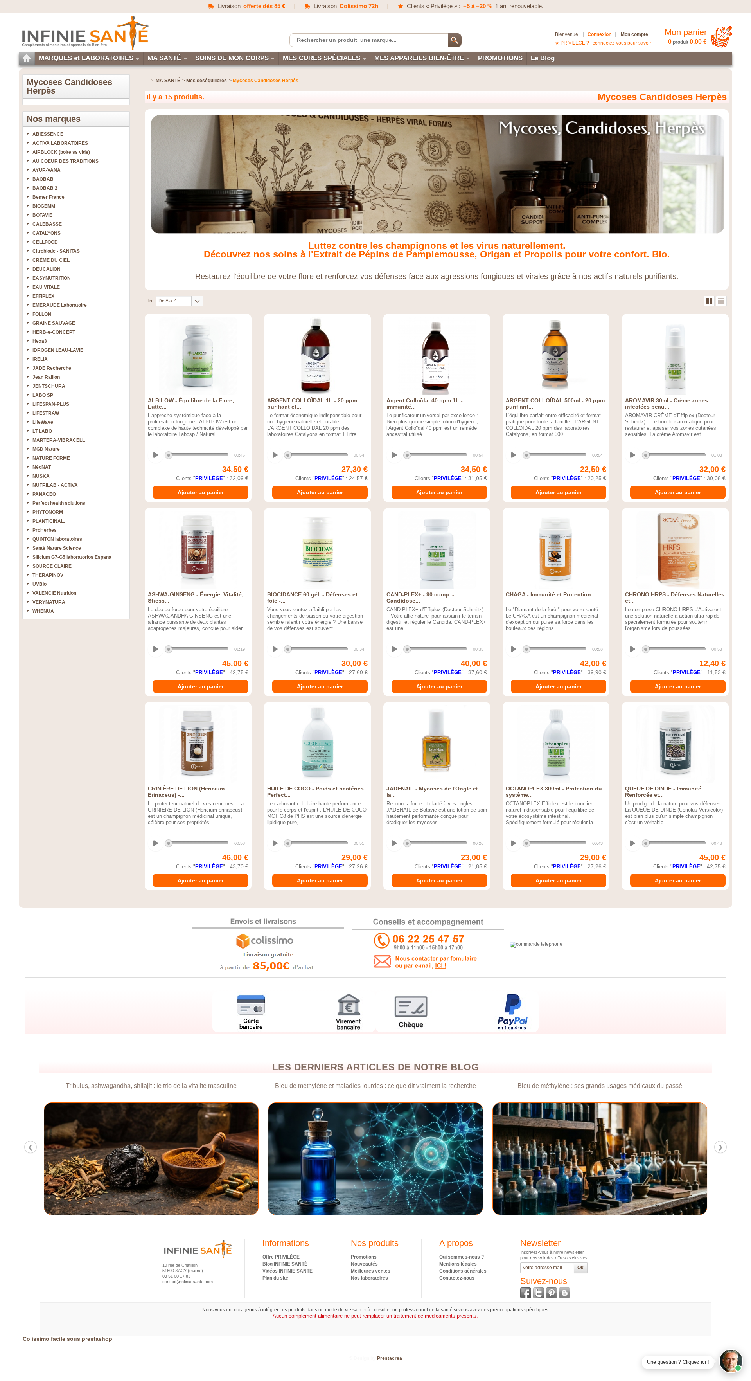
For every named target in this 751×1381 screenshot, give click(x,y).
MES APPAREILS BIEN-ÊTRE (419, 58)
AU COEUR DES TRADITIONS (65, 161)
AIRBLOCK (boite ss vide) (61, 152)
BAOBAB (43, 179)
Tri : (151, 301)
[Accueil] (26, 58)
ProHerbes (44, 530)
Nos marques (54, 119)
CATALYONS (46, 233)
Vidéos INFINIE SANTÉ (287, 1271)
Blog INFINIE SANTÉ (284, 1264)
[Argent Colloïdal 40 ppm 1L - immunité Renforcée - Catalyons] (436, 356)
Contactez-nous (456, 1278)
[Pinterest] (551, 1292)
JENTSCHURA (48, 386)
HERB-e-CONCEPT (53, 332)
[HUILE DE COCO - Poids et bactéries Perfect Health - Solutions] (317, 744)
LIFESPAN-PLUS (50, 404)
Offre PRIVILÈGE (281, 1257)
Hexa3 (39, 341)
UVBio (39, 584)
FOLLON (41, 314)
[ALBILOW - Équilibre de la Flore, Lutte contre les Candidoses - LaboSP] (198, 356)
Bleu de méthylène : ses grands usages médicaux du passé (375, 1085)
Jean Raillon (46, 377)
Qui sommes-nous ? (461, 1257)
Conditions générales (463, 1271)
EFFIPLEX (43, 296)
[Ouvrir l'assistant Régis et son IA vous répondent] (731, 1361)
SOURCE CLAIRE (52, 566)
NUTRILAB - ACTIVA (55, 485)
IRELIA (40, 359)
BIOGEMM (43, 206)
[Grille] (709, 301)
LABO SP (42, 395)
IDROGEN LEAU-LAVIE (57, 350)
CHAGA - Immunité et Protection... (551, 594)
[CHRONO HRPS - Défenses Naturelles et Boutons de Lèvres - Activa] (675, 550)
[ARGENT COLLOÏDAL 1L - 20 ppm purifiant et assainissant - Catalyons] (317, 356)
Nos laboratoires (369, 1278)
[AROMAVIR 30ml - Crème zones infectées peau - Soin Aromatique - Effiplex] (675, 356)
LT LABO (42, 431)
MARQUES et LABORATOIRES (86, 58)
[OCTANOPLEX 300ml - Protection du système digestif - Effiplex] (556, 744)
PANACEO (44, 494)
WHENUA (43, 611)
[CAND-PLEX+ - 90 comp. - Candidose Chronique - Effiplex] (436, 550)
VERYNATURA (48, 602)
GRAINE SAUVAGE (53, 323)
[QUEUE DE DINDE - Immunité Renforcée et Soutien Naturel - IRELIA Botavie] (675, 744)
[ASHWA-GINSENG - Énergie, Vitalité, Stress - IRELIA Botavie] (198, 550)
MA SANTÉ (164, 58)
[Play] (155, 455)
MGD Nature (46, 449)
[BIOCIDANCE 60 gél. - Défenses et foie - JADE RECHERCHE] (317, 550)
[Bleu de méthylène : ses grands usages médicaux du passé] (375, 1158)
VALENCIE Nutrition (54, 593)
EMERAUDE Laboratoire (59, 305)
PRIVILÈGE (209, 478)
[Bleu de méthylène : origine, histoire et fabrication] (599, 1158)
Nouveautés (364, 1264)
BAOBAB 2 (44, 188)
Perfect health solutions (58, 503)
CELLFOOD (45, 242)
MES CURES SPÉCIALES (321, 58)
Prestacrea (389, 1358)
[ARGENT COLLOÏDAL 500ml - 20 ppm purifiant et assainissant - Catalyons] (556, 356)
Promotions (364, 1257)
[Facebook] (525, 1292)
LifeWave (42, 422)
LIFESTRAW (45, 413)
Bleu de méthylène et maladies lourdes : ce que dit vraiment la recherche (151, 1085)
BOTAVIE (42, 215)
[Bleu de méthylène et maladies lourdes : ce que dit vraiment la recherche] (151, 1158)
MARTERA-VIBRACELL (58, 440)
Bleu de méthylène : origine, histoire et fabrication (600, 1085)
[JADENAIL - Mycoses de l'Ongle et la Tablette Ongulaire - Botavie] (436, 744)
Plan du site (275, 1278)
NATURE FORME (51, 458)
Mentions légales (458, 1264)
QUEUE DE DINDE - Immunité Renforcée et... (663, 791)
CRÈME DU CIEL (51, 260)
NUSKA (41, 476)
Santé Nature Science (56, 548)
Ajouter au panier (201, 492)
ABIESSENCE (47, 134)
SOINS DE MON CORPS (232, 58)
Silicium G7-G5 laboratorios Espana (71, 557)
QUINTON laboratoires (57, 539)
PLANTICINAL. (48, 521)
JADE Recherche (51, 368)
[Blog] (564, 1292)
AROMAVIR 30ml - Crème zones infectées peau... (666, 403)
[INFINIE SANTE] (84, 32)
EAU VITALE (46, 287)
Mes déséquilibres (206, 80)
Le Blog (543, 58)
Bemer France (48, 197)
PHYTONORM (47, 512)
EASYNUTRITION (51, 278)
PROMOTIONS (500, 58)
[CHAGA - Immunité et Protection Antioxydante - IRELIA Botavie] (556, 550)
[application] (197, 455)
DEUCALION (46, 269)
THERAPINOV (47, 575)
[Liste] (721, 301)
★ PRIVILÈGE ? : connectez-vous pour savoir (603, 43)
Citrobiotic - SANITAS (56, 251)
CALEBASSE (47, 224)
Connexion (599, 34)
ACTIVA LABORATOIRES (60, 143)
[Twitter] (538, 1292)
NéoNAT (41, 467)
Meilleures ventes (370, 1271)
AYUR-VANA (46, 170)
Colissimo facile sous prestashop (67, 1339)
